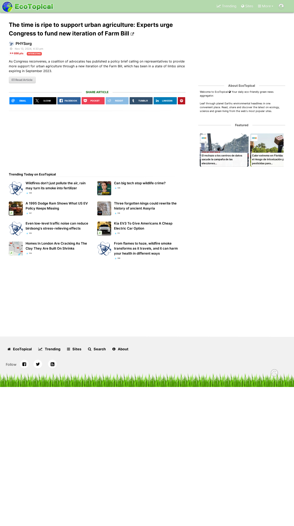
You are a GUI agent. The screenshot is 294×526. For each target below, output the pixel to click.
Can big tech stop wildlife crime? (140, 183)
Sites (248, 6)
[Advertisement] (97, 139)
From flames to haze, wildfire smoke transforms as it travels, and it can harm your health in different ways (146, 248)
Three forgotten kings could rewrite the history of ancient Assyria (145, 205)
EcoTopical (22, 349)
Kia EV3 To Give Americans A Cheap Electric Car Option (143, 225)
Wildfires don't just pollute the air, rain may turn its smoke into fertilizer (56, 185)
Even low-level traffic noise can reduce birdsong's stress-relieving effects (57, 225)
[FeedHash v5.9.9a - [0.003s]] (274, 373)
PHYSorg (24, 43)
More (266, 6)
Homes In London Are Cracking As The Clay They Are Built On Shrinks (56, 245)
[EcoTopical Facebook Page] (24, 364)
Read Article (24, 80)
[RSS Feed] (52, 364)
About (122, 349)
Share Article (97, 92)
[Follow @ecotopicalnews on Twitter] (37, 364)
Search (99, 349)
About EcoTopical (241, 86)
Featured (241, 125)
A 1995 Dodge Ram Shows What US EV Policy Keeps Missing (57, 205)
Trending (228, 6)
